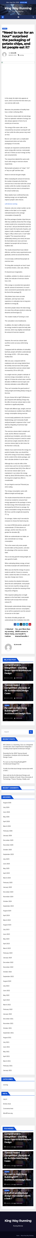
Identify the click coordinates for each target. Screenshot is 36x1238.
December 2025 (8, 840)
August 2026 (7, 802)
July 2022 (6, 986)
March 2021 (7, 1061)
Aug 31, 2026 (10, 1147)
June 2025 (6, 864)
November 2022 (8, 967)
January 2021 (7, 1070)
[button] (33, 17)
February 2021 (7, 1065)
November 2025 (8, 845)
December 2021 (8, 1019)
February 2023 (7, 953)
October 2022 (7, 972)
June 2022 (6, 990)
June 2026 (6, 812)
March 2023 (7, 948)
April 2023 (6, 943)
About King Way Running (27, 1235)
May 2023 (6, 939)
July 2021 (6, 1042)
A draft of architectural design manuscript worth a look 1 (17, 1196)
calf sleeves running (11, 204)
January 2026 (7, 835)
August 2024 (7, 910)
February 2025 (7, 882)
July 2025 (6, 859)
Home (17, 1235)
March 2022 (7, 1004)
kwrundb (13, 53)
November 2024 (8, 896)
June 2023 (6, 934)
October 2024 (7, 901)
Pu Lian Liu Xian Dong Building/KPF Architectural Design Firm (17, 711)
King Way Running (18, 8)
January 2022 (7, 1014)
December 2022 (8, 962)
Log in (5, 1099)
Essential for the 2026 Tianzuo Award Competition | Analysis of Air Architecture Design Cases (17, 688)
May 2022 (6, 995)
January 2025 (7, 887)
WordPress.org (8, 1113)
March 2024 (7, 920)
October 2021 (7, 1028)
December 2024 (8, 892)
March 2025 (7, 878)
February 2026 (7, 831)
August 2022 (7, 981)
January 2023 (7, 957)
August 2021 (7, 1037)
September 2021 (8, 1033)
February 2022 (7, 1009)
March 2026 (7, 826)
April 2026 (6, 821)
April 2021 (6, 1056)
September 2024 (8, 906)
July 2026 (6, 807)
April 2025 (6, 873)
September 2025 (8, 854)
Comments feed (8, 1108)
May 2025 (6, 868)
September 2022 (8, 976)
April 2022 (6, 1000)
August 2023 (7, 925)
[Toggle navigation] (18, 17)
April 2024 (6, 915)
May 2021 (6, 1051)
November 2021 (8, 1023)
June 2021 (6, 1047)
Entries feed (7, 1104)
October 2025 (7, 849)
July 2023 (6, 929)
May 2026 (6, 817)
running (5, 28)
